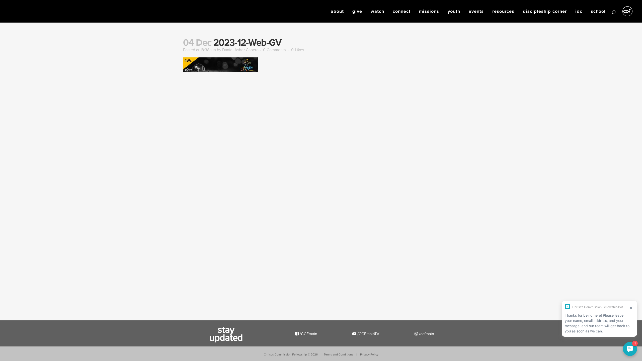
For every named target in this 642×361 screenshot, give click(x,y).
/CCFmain (308, 333)
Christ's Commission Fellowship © (291, 354)
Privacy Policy (369, 354)
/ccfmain (426, 333)
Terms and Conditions (338, 354)
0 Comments (274, 49)
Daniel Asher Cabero (240, 49)
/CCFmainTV (367, 333)
